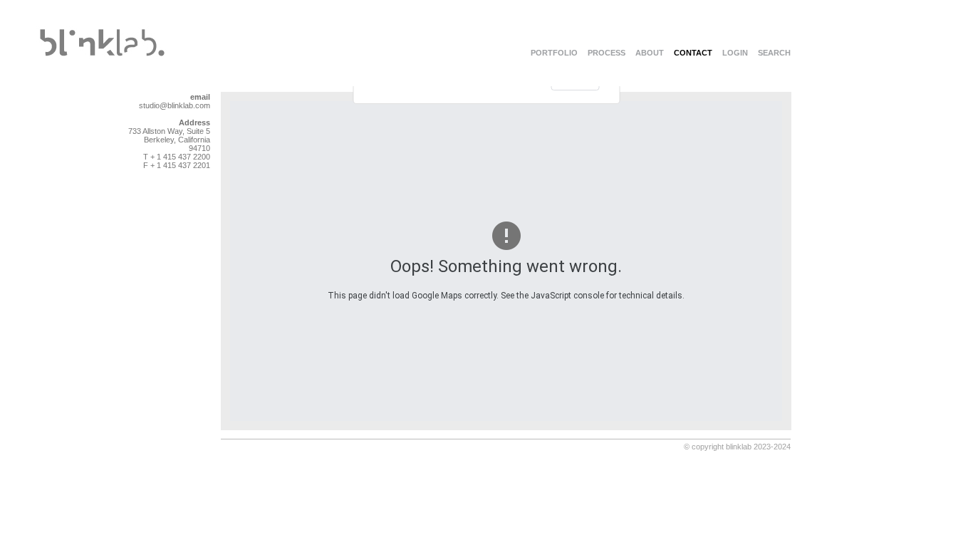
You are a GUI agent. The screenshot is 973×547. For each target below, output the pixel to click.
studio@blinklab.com (174, 105)
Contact (693, 52)
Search (774, 52)
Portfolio (554, 52)
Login (735, 52)
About (649, 52)
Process (606, 52)
